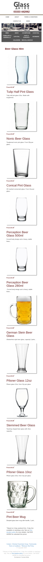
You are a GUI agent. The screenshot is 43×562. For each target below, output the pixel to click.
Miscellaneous (26, 40)
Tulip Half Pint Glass (20, 91)
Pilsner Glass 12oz (19, 380)
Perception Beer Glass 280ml (17, 284)
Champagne (26, 33)
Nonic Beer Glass (18, 138)
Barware (36, 36)
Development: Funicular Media (21, 557)
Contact (9, 544)
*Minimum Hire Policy (28, 546)
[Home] (21, 5)
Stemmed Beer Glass (20, 425)
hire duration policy (17, 553)
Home (7, 17)
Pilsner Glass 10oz (19, 472)
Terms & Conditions (31, 17)
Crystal (17, 36)
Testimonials (32, 544)
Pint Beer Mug (16, 516)
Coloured (16, 40)
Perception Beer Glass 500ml (17, 233)
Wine (7, 33)
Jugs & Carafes (26, 36)
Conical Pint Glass (18, 185)
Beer (16, 33)
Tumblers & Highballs (7, 36)
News (28, 21)
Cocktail (36, 33)
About (17, 17)
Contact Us (17, 21)
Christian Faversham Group (20, 544)
